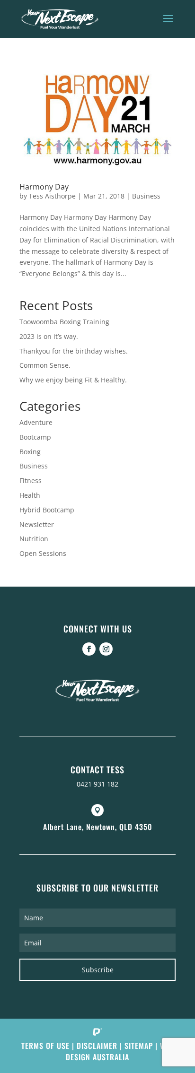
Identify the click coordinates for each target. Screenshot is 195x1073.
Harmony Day (44, 187)
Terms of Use (45, 1045)
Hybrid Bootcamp (46, 509)
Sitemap (138, 1045)
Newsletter (36, 524)
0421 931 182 (97, 783)
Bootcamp (35, 437)
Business (146, 195)
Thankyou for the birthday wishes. (73, 350)
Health (29, 495)
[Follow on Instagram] (106, 649)
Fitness (30, 480)
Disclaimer (97, 1045)
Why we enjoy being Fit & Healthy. (73, 379)
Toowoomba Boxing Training (64, 321)
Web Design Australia (120, 1051)
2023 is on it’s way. (48, 336)
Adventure (36, 422)
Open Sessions (42, 553)
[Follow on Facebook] (89, 649)
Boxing (30, 451)
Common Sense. (45, 365)
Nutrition (33, 538)
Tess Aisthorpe (52, 195)
